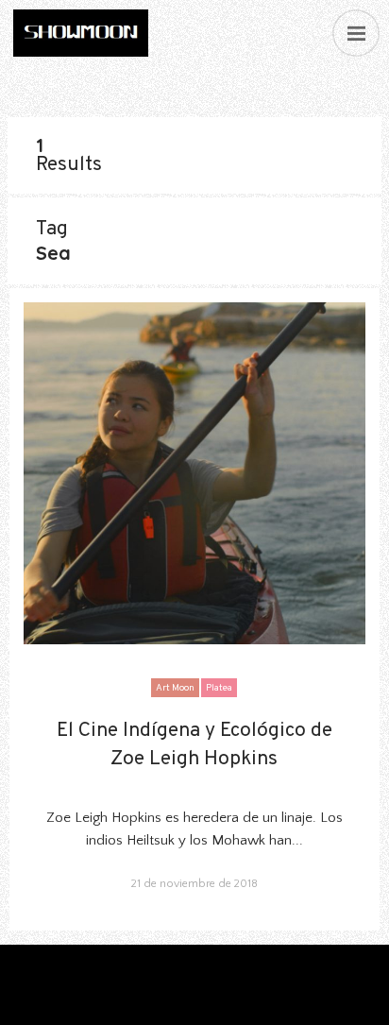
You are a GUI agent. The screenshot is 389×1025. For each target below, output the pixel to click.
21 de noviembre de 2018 (194, 884)
